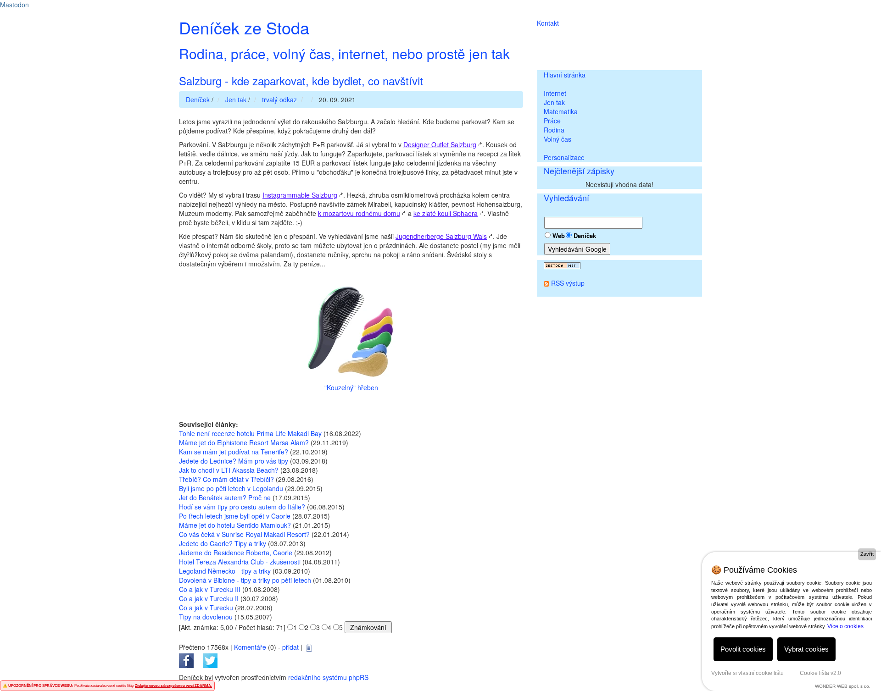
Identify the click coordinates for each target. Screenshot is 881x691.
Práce (552, 120)
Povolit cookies (743, 649)
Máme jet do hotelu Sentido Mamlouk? (235, 525)
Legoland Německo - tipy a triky (225, 570)
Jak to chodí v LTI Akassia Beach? (229, 470)
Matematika (561, 111)
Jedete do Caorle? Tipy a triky (222, 543)
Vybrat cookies (806, 649)
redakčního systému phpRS (328, 677)
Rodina (554, 129)
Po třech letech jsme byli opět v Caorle (234, 515)
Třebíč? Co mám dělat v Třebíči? (226, 479)
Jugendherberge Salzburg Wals (441, 236)
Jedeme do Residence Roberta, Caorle (235, 552)
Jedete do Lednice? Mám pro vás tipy (233, 460)
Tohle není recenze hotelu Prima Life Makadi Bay (250, 433)
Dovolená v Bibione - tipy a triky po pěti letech (245, 580)
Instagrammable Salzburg (299, 194)
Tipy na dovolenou (206, 616)
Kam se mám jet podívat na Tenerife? (233, 451)
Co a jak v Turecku (206, 607)
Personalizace (564, 157)
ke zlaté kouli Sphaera (445, 213)
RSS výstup (568, 282)
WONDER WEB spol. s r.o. (842, 686)
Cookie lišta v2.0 (820, 673)
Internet (555, 93)
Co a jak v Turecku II (209, 598)
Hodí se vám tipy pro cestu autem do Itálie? (242, 506)
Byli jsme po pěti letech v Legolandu (231, 488)
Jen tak (554, 102)
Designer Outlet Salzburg (439, 144)
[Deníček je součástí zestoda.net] (562, 264)
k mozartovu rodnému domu (359, 213)
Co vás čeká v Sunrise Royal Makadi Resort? (244, 534)
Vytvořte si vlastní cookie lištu (747, 673)
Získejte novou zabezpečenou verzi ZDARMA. (173, 686)
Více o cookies (845, 626)
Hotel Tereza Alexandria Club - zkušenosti (240, 561)
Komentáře (250, 647)
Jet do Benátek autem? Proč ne (225, 497)
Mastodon (14, 4)
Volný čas (557, 139)
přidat (290, 647)
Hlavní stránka (564, 74)
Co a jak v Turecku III (209, 589)
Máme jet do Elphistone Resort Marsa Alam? (244, 442)
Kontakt (548, 23)
